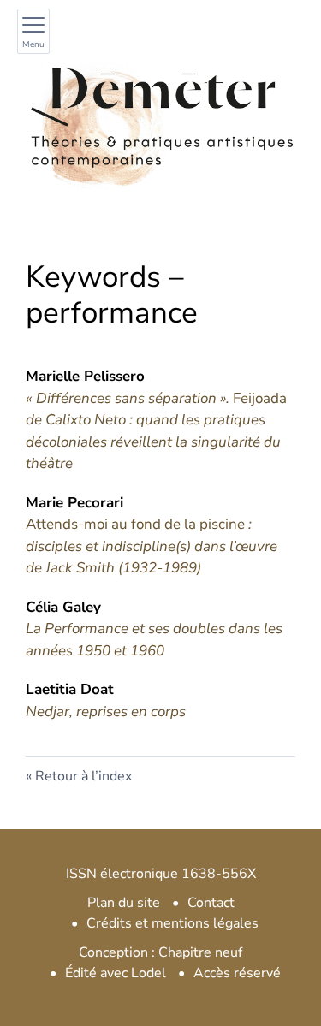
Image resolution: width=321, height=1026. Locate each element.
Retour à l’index (83, 776)
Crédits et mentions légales (172, 923)
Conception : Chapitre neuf (160, 952)
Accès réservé (237, 973)
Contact (211, 902)
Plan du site (123, 902)
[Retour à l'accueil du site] (160, 116)
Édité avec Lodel (115, 973)
